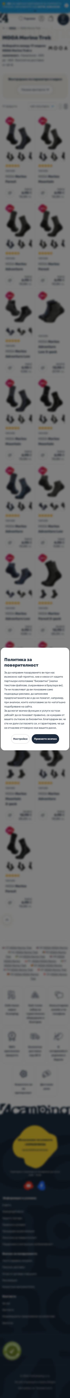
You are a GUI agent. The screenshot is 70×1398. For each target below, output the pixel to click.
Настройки (20, 738)
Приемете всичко (45, 738)
